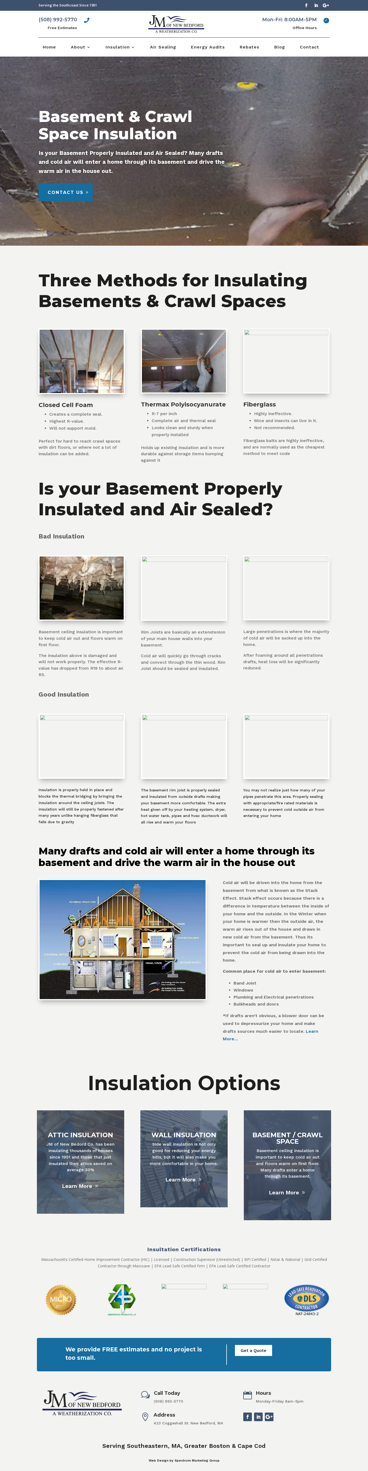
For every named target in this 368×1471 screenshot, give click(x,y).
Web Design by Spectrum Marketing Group (184, 1460)
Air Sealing (163, 47)
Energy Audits (208, 47)
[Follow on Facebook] (306, 5)
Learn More (77, 1186)
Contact (309, 47)
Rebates (249, 47)
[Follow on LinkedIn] (316, 5)
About (78, 47)
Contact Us (66, 192)
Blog (279, 47)
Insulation (118, 47)
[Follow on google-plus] (325, 5)
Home (49, 47)
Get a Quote (253, 1350)
